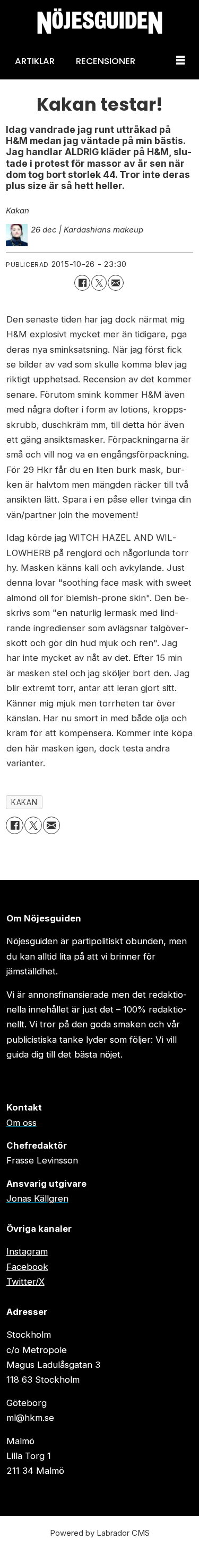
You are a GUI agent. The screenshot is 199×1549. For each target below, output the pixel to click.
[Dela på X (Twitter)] (99, 282)
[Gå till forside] (99, 21)
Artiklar (35, 61)
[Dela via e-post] (115, 282)
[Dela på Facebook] (82, 282)
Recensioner (105, 61)
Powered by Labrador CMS (100, 1533)
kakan (24, 802)
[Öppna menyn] (180, 60)
